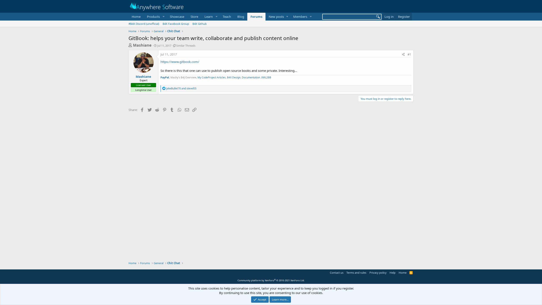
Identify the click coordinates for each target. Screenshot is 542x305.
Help (392, 272)
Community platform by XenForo (271, 280)
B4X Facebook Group (176, 24)
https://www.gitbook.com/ (179, 62)
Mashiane (142, 45)
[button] (155, 17)
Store (194, 16)
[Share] (403, 54)
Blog (240, 16)
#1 (409, 54)
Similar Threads (185, 45)
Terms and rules (356, 272)
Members (300, 16)
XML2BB (266, 77)
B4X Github (199, 24)
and (181, 88)
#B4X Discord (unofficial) (144, 24)
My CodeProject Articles (212, 77)
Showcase (177, 16)
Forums (256, 16)
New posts (276, 16)
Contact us (336, 272)
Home (136, 16)
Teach (227, 16)
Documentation (251, 77)
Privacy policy (378, 272)
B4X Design (234, 77)
